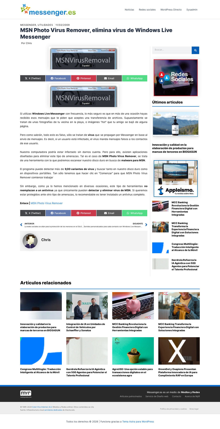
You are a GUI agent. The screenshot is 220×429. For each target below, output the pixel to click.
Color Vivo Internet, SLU (42, 407)
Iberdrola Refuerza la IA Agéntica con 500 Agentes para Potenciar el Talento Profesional (185, 264)
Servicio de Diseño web (156, 396)
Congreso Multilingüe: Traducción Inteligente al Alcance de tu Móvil (185, 247)
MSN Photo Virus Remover (47, 203)
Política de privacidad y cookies (173, 409)
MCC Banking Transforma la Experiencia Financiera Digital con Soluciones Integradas (185, 229)
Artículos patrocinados (131, 396)
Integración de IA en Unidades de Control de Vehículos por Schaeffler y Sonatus (85, 327)
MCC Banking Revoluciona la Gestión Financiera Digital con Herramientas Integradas (185, 208)
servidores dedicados (53, 410)
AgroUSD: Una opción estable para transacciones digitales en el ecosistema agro (132, 372)
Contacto (176, 396)
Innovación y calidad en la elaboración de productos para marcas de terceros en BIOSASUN (174, 148)
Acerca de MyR (192, 396)
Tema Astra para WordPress (138, 421)
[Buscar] (195, 50)
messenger (28, 24)
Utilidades (45, 24)
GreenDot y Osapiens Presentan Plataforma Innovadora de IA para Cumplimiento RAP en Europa (177, 372)
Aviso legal (193, 409)
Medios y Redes (190, 392)
